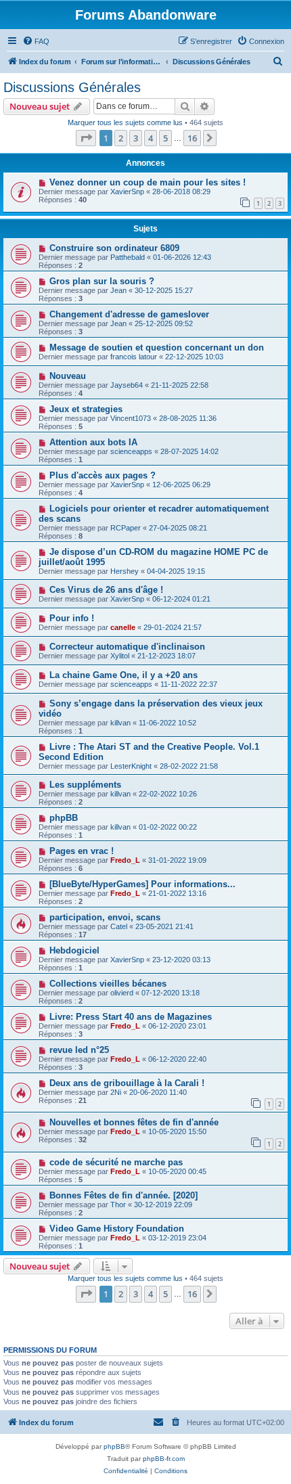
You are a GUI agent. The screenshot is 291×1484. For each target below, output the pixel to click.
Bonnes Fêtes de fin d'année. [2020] (123, 1195)
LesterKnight (131, 766)
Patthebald (127, 257)
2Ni (115, 1092)
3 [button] (135, 138)
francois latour (133, 357)
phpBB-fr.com (164, 1458)
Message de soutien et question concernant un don (156, 347)
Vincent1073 (130, 418)
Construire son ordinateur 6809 (114, 248)
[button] (86, 138)
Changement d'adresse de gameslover (129, 314)
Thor (118, 1204)
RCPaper (125, 528)
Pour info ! (71, 618)
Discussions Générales (72, 87)
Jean (118, 290)
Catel (118, 926)
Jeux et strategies (85, 409)
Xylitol (119, 656)
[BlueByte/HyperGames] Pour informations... (142, 884)
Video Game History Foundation (116, 1228)
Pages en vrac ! (81, 851)
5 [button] (165, 138)
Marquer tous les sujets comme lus (125, 122)
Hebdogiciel (74, 950)
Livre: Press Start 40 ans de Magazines (130, 1017)
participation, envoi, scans (104, 917)
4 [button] (150, 138)
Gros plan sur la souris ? (101, 281)
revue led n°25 (79, 1050)
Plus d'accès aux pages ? (102, 475)
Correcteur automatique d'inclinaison (127, 647)
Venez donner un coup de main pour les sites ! (147, 182)
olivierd (121, 993)
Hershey (124, 571)
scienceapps (131, 451)
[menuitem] (35, 41)
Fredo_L (125, 860)
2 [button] (120, 138)
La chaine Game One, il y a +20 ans (123, 675)
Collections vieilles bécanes (107, 984)
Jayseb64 (126, 385)
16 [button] (192, 138)
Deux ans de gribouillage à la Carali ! (126, 1083)
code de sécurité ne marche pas (116, 1162)
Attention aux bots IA (93, 442)
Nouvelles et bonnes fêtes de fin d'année (134, 1122)
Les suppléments (85, 785)
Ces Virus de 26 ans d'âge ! (106, 590)
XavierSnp (127, 191)
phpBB (63, 818)
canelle (122, 627)
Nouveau (67, 376)
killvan (120, 723)
